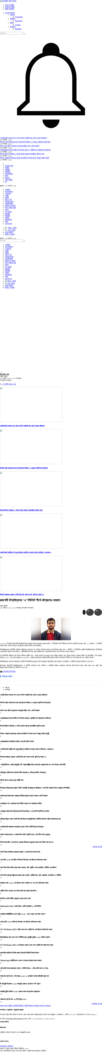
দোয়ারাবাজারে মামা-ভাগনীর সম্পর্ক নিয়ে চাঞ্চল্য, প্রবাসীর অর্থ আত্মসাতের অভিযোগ (25, 150)
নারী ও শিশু (8, 200)
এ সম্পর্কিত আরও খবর (9, 384)
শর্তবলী (26, 1006)
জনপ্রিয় (7, 690)
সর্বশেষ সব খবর (97, 847)
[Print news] (84, 612)
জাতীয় (7, 168)
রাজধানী (7, 214)
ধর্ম (6, 182)
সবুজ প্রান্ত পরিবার (6, 1006)
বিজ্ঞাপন (31, 1006)
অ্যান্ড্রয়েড (3, 1046)
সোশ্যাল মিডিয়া (10, 13)
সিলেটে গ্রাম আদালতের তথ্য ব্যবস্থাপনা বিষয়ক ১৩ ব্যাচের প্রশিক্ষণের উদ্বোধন (25, 142)
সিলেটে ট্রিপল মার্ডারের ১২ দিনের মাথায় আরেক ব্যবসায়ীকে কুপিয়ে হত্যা (22, 154)
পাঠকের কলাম (9, 202)
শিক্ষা (6, 176)
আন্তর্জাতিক (9, 174)
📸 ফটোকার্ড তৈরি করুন (7, 671)
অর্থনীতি (7, 172)
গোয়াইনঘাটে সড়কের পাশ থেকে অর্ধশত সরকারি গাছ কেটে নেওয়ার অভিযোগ (23, 138)
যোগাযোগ (48, 1006)
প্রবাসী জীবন (9, 204)
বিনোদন (7, 178)
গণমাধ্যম (8, 194)
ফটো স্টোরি (11, 283)
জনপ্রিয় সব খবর (97, 1004)
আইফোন (10, 1046)
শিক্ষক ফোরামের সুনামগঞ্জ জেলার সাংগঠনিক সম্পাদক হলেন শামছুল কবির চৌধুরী (24, 158)
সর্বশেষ (7, 688)
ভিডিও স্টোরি (11, 281)
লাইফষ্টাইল (8, 220)
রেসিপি (7, 218)
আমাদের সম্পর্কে (39, 1006)
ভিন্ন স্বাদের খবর (10, 208)
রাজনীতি (7, 170)
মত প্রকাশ (8, 212)
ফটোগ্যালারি (9, 285)
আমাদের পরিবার (10, 7)
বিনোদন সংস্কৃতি (10, 206)
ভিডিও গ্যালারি (9, 287)
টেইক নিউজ (9, 180)
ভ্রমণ (7, 210)
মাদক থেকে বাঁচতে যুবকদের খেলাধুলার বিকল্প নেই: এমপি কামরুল (19, 146)
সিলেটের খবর (9, 166)
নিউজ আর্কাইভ (9, 9)
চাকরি (6, 196)
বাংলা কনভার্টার (9, 5)
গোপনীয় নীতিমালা (18, 1006)
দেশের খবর (8, 224)
